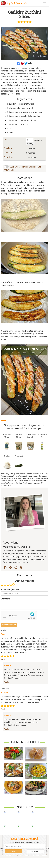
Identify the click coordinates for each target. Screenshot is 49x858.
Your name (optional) (10, 589)
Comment (5, 599)
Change (30, 143)
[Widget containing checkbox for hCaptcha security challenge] (19, 615)
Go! (13, 851)
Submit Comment (9, 625)
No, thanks (35, 851)
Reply (3, 659)
